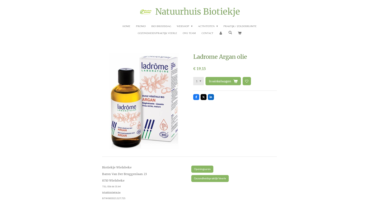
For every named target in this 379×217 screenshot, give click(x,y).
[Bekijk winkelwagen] (239, 33)
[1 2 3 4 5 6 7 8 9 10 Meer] (198, 81)
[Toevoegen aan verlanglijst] (247, 81)
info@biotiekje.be (111, 192)
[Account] (221, 33)
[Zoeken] (230, 32)
